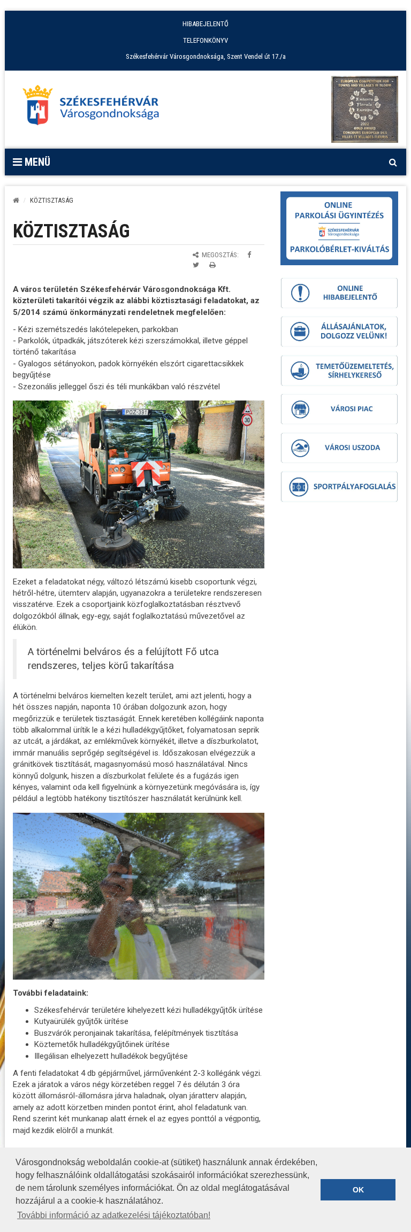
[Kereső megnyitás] (392, 162)
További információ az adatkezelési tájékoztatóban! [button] (113, 1215)
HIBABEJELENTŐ (205, 24)
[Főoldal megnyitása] (96, 108)
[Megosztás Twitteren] (196, 265)
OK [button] (358, 1189)
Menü (36, 162)
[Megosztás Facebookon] (249, 255)
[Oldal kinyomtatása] (212, 265)
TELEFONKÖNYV (205, 40)
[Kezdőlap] (16, 200)
